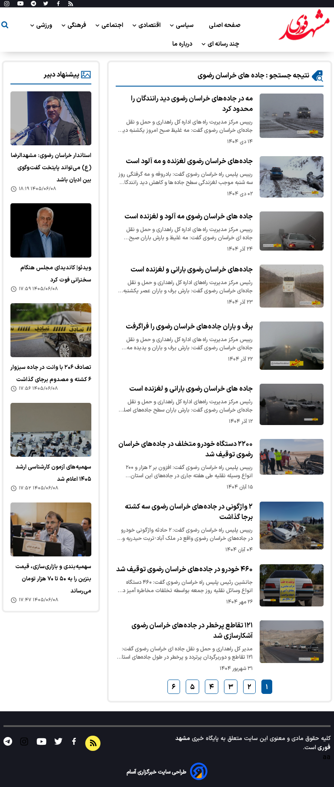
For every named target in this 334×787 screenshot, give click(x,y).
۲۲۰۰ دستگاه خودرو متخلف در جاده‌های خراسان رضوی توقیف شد (185, 449)
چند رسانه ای (223, 44)
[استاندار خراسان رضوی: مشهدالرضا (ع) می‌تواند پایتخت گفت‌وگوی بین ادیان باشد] (50, 118)
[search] (4, 26)
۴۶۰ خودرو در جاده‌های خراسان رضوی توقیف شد (184, 569)
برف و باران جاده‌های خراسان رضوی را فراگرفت (189, 326)
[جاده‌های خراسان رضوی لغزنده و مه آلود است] (292, 177)
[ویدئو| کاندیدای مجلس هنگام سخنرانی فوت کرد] (50, 230)
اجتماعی (112, 25)
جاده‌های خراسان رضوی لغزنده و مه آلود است (189, 161)
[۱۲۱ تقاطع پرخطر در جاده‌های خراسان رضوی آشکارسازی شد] (292, 641)
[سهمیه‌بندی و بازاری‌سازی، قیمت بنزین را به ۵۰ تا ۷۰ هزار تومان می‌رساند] (50, 529)
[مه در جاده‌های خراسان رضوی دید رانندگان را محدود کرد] (292, 116)
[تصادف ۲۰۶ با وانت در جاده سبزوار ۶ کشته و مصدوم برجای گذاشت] (50, 330)
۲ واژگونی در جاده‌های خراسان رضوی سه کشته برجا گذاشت (189, 512)
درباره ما (183, 44)
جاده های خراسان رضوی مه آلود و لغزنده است (188, 216)
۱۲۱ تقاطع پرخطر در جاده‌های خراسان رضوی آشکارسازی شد (192, 630)
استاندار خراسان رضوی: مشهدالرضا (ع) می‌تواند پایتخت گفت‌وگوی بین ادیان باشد (51, 167)
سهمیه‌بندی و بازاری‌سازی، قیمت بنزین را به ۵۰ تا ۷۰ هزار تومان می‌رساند (53, 579)
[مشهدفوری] (304, 25)
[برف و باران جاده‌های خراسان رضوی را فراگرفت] (292, 345)
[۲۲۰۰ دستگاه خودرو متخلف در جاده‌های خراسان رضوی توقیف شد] (292, 457)
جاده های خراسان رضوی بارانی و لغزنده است (191, 389)
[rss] (70, 4)
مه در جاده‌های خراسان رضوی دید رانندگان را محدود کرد (192, 104)
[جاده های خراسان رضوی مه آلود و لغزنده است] (292, 231)
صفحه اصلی (224, 25)
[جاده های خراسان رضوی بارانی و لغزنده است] (292, 404)
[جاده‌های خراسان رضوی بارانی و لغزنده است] (292, 286)
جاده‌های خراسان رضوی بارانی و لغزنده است (191, 270)
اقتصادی (150, 25)
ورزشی (44, 25)
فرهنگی (77, 25)
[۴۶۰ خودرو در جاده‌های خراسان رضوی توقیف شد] (292, 585)
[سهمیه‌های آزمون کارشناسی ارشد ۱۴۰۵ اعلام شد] (50, 430)
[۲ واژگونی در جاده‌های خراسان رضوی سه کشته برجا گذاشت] (292, 525)
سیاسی (185, 25)
